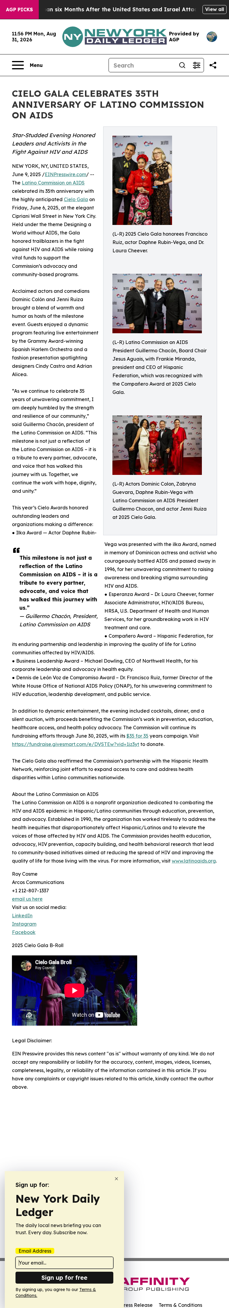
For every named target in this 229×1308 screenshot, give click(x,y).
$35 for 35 (137, 736)
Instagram (24, 924)
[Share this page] (213, 65)
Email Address (34, 1251)
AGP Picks (19, 9)
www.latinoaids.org (194, 861)
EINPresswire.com (65, 174)
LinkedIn (22, 916)
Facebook (23, 932)
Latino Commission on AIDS (53, 183)
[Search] (182, 65)
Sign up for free (64, 1277)
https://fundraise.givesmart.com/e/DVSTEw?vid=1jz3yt (75, 744)
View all (214, 9)
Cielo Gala (76, 199)
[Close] (116, 1179)
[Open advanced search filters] (196, 65)
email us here (27, 899)
